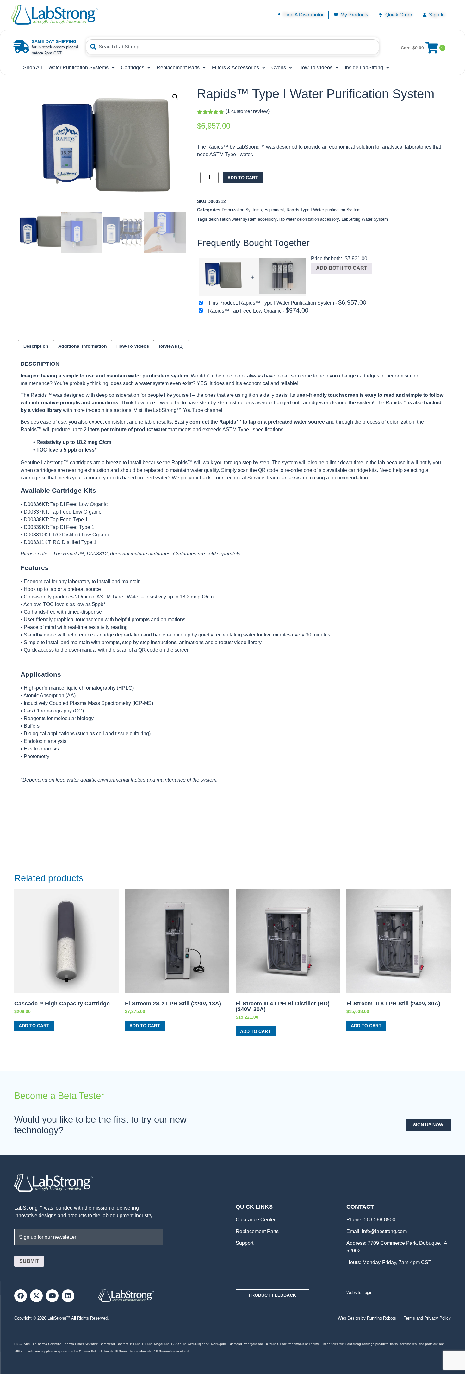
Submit (29, 1261)
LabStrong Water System (365, 219)
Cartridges (132, 67)
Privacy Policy (437, 1318)
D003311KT (37, 542)
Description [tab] (35, 346)
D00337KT (36, 512)
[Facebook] (20, 1295)
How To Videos (315, 67)
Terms (409, 1318)
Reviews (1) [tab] (171, 346)
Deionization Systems (242, 209)
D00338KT (36, 519)
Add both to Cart (341, 268)
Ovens (278, 67)
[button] (175, 97)
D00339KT (36, 527)
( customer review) (248, 111)
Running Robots (381, 1318)
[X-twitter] (36, 1295)
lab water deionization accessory (309, 219)
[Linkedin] (68, 1295)
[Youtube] (52, 1295)
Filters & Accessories (235, 67)
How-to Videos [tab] (132, 346)
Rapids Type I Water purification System (324, 209)
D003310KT (37, 534)
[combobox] (232, 46)
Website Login (359, 1292)
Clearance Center (256, 1219)
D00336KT (36, 504)
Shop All (32, 67)
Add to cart (242, 177)
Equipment (274, 209)
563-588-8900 (379, 1219)
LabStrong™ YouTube (178, 410)
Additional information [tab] (82, 346)
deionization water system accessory (243, 219)
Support (244, 1243)
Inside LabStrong (364, 67)
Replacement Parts (178, 67)
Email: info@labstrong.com (376, 1231)
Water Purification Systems (78, 67)
